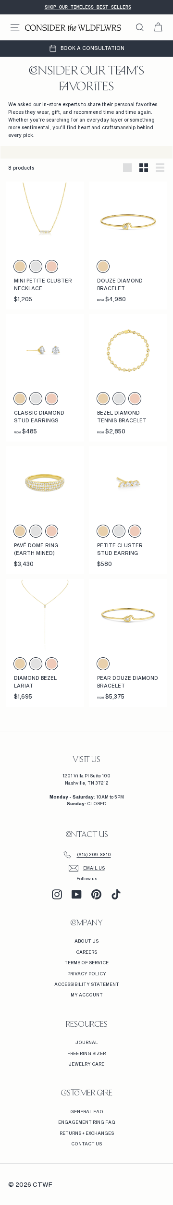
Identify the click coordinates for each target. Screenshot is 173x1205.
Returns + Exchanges (87, 1133)
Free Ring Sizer (86, 1053)
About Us (86, 941)
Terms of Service (86, 962)
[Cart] (158, 27)
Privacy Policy (86, 973)
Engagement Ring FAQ (86, 1122)
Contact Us (86, 1143)
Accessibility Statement (86, 984)
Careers (86, 952)
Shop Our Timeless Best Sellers (88, 7)
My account (87, 994)
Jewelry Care (86, 1064)
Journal (86, 1042)
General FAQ (86, 1111)
